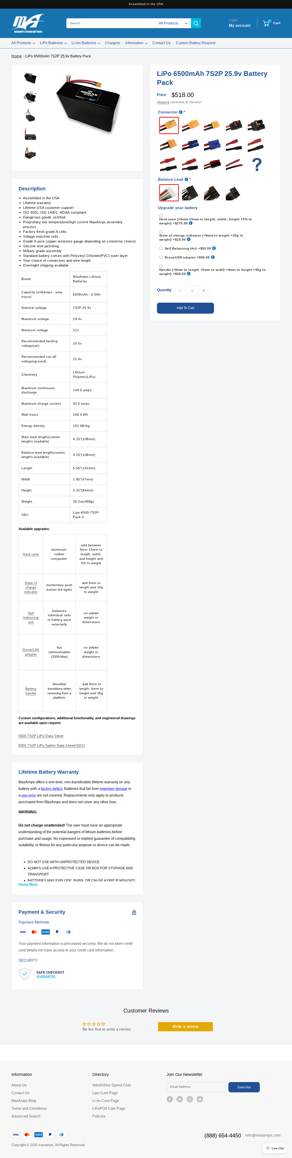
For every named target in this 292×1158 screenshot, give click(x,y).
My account (239, 25)
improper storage (113, 789)
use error (28, 795)
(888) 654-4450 (222, 1135)
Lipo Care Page (105, 1093)
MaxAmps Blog (23, 1101)
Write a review (185, 1027)
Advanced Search (25, 1116)
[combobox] (110, 23)
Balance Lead (170, 179)
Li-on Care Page (105, 1101)
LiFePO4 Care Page (108, 1108)
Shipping (163, 102)
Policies (98, 1116)
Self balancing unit (30, 617)
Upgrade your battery (178, 208)
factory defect (51, 789)
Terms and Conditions (29, 1108)
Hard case (31, 554)
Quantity (164, 290)
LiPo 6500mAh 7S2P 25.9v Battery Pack (58, 56)
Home (16, 56)
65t (40, 736)
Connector (168, 112)
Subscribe (244, 1087)
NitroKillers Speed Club (111, 1085)
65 (51, 745)
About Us (18, 1085)
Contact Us (20, 1093)
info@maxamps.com (263, 1135)
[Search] (196, 23)
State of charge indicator (31, 587)
